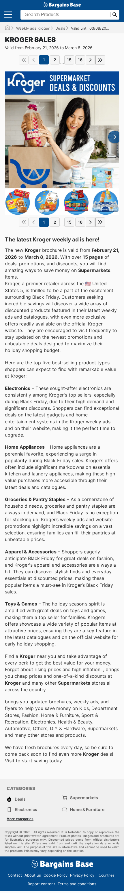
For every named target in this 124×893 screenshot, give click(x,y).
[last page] (100, 59)
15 (69, 59)
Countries (106, 875)
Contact (15, 875)
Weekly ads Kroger (33, 28)
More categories (20, 819)
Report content (41, 883)
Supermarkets (84, 797)
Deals (60, 28)
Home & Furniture (87, 809)
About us (33, 875)
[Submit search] (114, 14)
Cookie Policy (55, 875)
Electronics (26, 809)
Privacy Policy (82, 875)
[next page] (90, 59)
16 (80, 59)
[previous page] (33, 59)
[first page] (24, 59)
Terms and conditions (77, 883)
